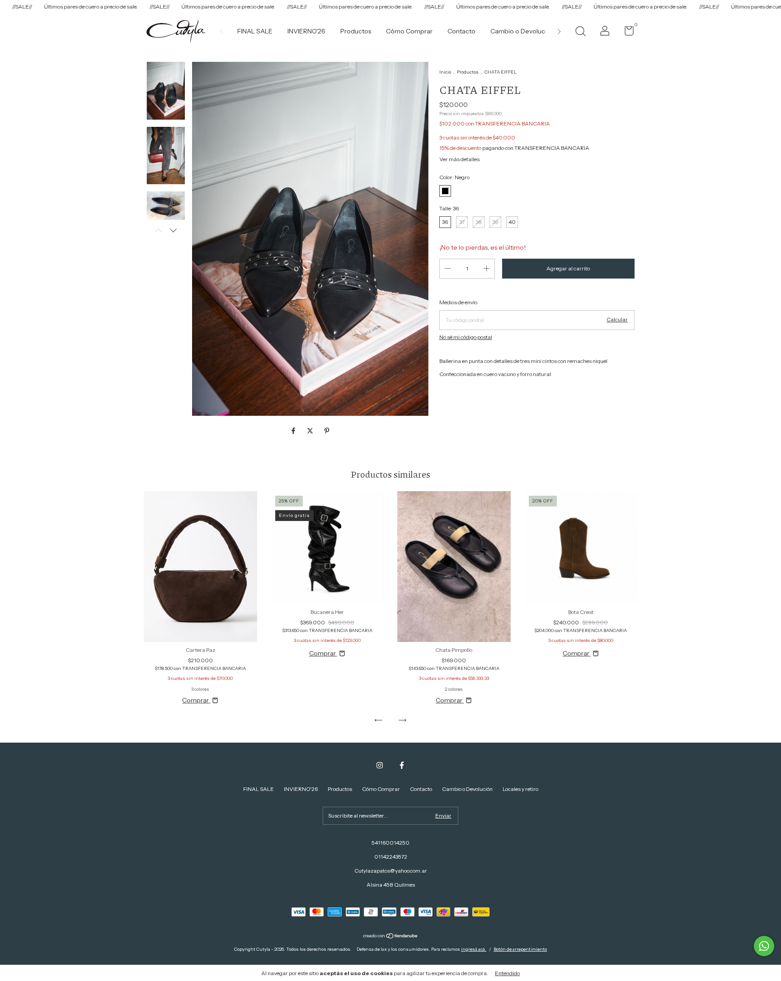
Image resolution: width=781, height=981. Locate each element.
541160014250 (390, 842)
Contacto (461, 31)
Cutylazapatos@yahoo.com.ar (390, 870)
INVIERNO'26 (306, 31)
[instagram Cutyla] (379, 765)
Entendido (507, 973)
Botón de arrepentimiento (520, 949)
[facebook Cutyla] (401, 765)
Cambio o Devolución (522, 31)
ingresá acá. (473, 949)
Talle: (449, 208)
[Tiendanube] (390, 937)
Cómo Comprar (409, 31)
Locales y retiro (520, 789)
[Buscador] (580, 32)
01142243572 (390, 856)
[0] (626, 33)
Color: (454, 177)
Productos (355, 31)
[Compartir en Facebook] (294, 431)
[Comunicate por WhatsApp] (764, 946)
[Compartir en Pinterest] (327, 431)
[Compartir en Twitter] (311, 431)
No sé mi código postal (465, 337)
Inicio (445, 72)
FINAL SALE (255, 31)
